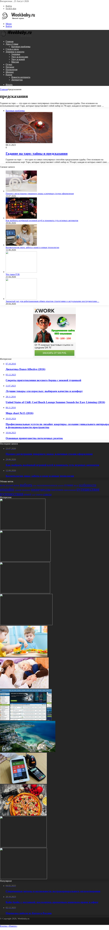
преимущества (41, 489)
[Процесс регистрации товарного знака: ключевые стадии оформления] (21, 191)
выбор (16, 485)
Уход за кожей (18, 59)
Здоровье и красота (15, 51)
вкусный (9, 485)
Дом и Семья (12, 44)
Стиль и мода (12, 49)
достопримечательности (47, 485)
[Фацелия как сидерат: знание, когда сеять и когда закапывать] (22, 529)
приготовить (57, 489)
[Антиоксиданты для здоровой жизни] (23, 878)
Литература (17, 80)
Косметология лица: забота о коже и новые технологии (32, 247)
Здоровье (15, 54)
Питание (10, 67)
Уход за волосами (19, 57)
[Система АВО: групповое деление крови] (25, 592)
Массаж (15, 62)
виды (2, 485)
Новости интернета (20, 77)
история (60, 485)
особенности (87, 485)
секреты (39, 494)
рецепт (27, 494)
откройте (7, 489)
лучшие (68, 484)
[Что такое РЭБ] (21, 272)
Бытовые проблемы (20, 46)
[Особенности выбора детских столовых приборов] (23, 656)
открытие (18, 490)
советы (47, 494)
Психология (11, 69)
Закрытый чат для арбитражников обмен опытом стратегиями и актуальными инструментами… (52, 301)
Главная (9, 41)
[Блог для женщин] (17, 19)
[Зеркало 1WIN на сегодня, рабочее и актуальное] (26, 719)
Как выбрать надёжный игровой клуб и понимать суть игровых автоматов (42, 220)
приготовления (70, 490)
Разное (9, 74)
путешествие (87, 489)
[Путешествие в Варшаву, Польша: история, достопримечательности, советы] (23, 846)
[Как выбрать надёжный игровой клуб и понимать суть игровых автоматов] (21, 218)
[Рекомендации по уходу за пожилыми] (24, 688)
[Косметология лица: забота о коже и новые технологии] (21, 245)
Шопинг (10, 72)
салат (33, 494)
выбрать (26, 485)
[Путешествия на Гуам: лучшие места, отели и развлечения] (27, 751)
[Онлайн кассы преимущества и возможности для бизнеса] (23, 783)
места (76, 485)
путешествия (11, 493)
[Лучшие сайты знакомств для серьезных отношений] (26, 624)
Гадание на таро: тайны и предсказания (37, 153)
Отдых (9, 64)
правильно (26, 490)
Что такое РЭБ (13, 274)
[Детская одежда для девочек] (25, 561)
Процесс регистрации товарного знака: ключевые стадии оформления (40, 193)
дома (34, 485)
